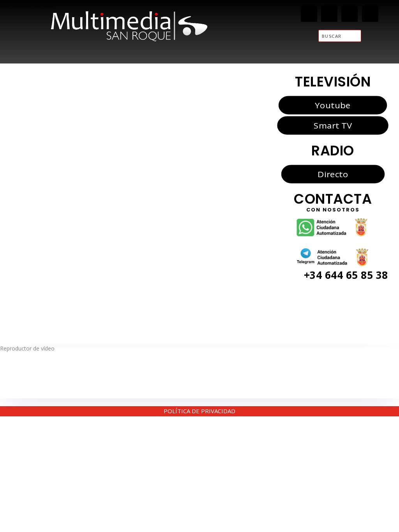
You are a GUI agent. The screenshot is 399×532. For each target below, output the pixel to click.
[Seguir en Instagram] (349, 13)
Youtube (332, 104)
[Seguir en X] (329, 13)
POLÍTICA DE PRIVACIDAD (199, 411)
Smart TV (333, 125)
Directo (333, 173)
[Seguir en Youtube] (370, 13)
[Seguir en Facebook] (309, 13)
